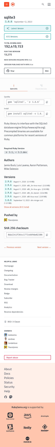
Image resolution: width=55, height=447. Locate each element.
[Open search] (43, 4)
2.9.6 (8, 181)
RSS (6, 302)
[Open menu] (6, 4)
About (8, 369)
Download (8, 284)
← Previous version (12, 247)
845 (47, 70)
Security (9, 386)
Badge (7, 293)
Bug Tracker (9, 279)
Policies (9, 378)
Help (7, 391)
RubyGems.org (19, 407)
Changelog (8, 270)
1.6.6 (8, 200)
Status (8, 382)
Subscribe (8, 298)
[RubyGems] (13, 4)
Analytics (8, 307)
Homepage (9, 265)
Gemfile (7, 96)
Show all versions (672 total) (16, 206)
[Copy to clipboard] (47, 102)
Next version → (44, 247)
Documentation (11, 275)
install (6, 108)
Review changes (11, 288)
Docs (7, 373)
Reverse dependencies (13, 311)
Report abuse (12, 357)
